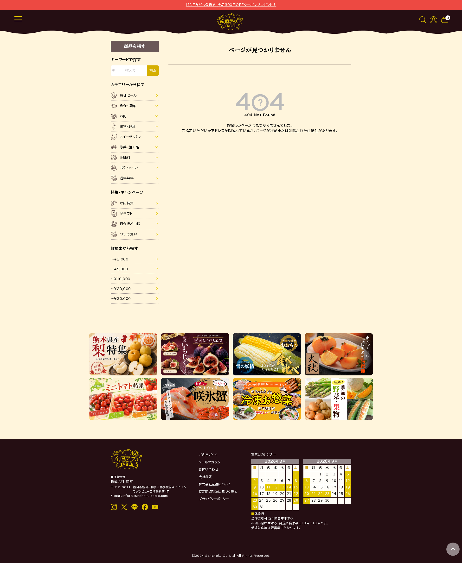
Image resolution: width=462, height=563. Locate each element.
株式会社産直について (215, 484)
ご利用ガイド (208, 454)
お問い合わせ (208, 469)
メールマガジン (209, 462)
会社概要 (205, 477)
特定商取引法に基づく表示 (218, 491)
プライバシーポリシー (214, 498)
